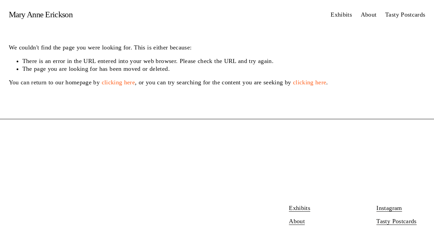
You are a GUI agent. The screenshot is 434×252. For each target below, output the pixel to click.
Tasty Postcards (405, 14)
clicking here (118, 82)
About (369, 14)
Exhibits (341, 14)
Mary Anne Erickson (41, 14)
